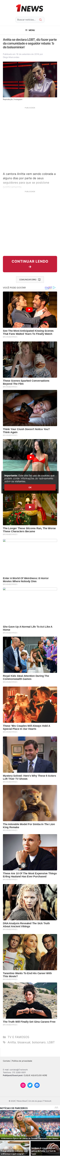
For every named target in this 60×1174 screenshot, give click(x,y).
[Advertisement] (30, 139)
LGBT (51, 1042)
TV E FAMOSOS (18, 1037)
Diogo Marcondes (11, 57)
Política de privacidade (22, 1061)
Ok (30, 487)
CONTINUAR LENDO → (30, 264)
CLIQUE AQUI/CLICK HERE (35, 1075)
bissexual (23, 1042)
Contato (6, 1061)
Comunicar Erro (27, 279)
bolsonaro (39, 1042)
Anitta (12, 1042)
